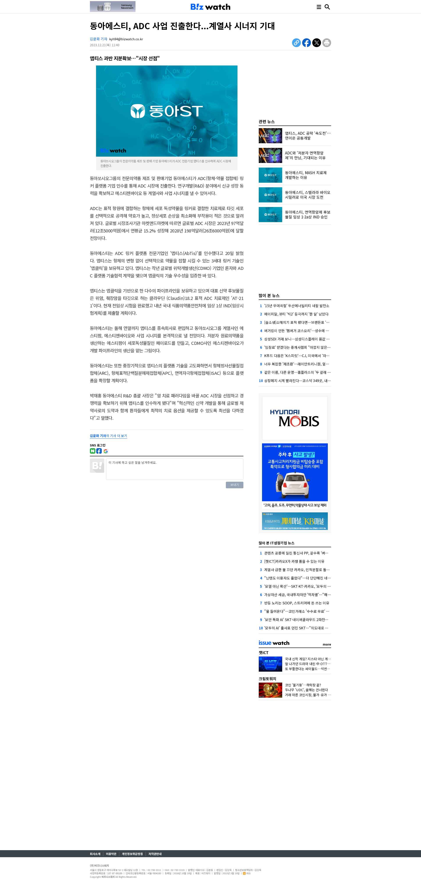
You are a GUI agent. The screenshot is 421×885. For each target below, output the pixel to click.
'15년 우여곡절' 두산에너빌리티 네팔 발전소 (296, 305)
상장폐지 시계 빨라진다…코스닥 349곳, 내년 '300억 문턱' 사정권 (312, 380)
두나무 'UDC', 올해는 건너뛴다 (306, 689)
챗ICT (264, 652)
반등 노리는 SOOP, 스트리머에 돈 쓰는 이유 (296, 602)
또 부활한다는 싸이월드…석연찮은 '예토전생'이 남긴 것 (323, 668)
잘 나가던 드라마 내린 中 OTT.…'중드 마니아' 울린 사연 (324, 663)
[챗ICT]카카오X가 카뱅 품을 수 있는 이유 (294, 561)
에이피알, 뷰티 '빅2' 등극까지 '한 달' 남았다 (296, 314)
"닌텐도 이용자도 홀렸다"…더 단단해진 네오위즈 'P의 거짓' (308, 578)
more (327, 644)
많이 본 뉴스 (269, 295)
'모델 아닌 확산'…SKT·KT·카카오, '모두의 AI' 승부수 (303, 586)
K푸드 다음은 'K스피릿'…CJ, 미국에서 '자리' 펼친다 (302, 355)
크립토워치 (267, 678)
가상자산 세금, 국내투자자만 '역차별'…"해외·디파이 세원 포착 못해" (315, 594)
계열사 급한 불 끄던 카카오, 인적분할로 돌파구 (298, 569)
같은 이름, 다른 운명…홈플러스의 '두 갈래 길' (298, 372)
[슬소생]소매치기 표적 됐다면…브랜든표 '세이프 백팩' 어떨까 (309, 322)
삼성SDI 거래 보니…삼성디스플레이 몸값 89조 (299, 339)
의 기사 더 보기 (108, 435)
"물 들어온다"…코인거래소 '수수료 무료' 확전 (298, 611)
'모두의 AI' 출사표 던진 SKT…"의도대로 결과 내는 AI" (304, 627)
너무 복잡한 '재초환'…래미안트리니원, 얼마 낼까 (300, 363)
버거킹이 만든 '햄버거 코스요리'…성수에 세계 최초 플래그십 (309, 330)
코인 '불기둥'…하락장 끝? (303, 685)
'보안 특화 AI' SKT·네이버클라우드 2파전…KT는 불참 (304, 619)
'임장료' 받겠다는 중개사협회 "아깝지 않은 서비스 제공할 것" (309, 347)
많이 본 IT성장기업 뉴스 (276, 542)
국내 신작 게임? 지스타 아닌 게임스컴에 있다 (316, 659)
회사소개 (95, 854)
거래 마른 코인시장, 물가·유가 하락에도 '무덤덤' (318, 694)
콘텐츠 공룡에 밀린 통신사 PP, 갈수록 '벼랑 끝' (298, 553)
